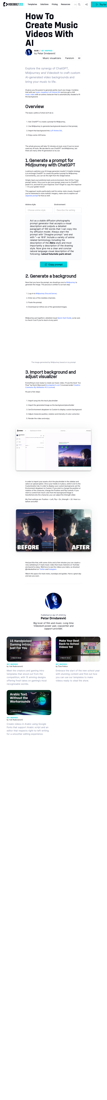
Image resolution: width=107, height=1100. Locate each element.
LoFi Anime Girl (54, 92)
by (44, 53)
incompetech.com (53, 385)
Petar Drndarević (53, 618)
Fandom (69, 58)
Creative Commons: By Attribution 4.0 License (52, 386)
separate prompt (31, 196)
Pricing (55, 4)
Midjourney (70, 282)
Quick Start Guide (64, 318)
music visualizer (42, 92)
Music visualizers (52, 58)
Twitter (42, 569)
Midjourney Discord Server (46, 293)
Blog (36, 51)
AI (79, 58)
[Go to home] (13, 4)
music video (30, 94)
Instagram (52, 569)
